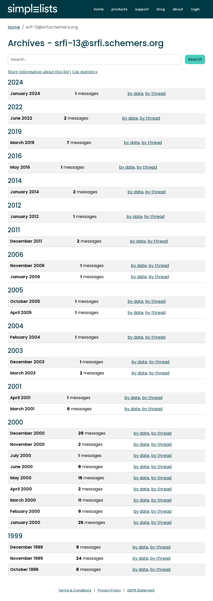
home (99, 9)
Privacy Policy (109, 590)
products (119, 9)
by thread (155, 94)
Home (14, 27)
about (177, 9)
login (195, 9)
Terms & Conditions (74, 590)
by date (135, 94)
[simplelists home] (32, 9)
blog (161, 9)
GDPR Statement (141, 590)
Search (195, 59)
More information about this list (38, 71)
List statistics (84, 71)
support (142, 9)
